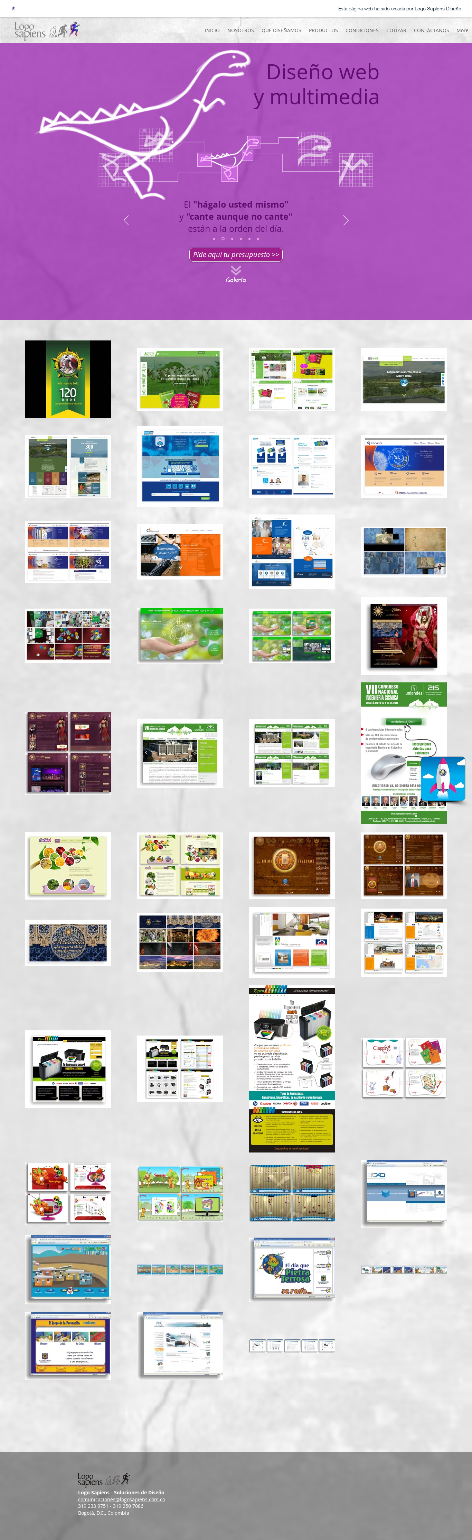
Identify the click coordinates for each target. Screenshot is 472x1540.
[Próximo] (346, 220)
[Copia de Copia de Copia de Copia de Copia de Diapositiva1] (258, 239)
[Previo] (126, 220)
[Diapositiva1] (214, 239)
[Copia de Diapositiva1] (223, 238)
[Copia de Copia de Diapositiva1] (232, 239)
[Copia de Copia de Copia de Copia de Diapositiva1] (249, 239)
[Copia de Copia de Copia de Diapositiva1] (241, 239)
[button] (281, 30)
